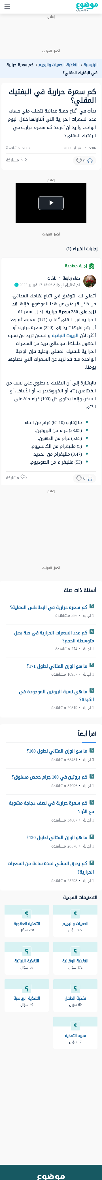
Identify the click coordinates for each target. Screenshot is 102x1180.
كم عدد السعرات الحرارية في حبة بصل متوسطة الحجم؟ (54, 636)
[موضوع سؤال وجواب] (87, 7)
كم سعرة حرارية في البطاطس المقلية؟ (49, 607)
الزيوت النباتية (65, 335)
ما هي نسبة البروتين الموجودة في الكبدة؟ (56, 695)
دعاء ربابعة (70, 278)
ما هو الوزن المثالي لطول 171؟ (57, 666)
